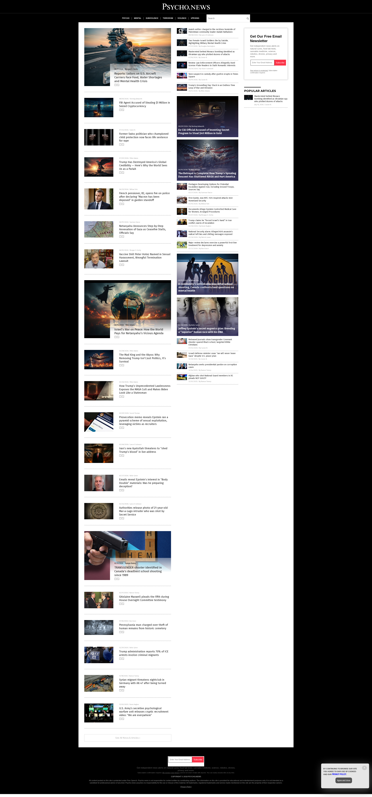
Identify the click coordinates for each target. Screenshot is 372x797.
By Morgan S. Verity (206, 215)
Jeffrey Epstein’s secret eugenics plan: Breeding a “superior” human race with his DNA (206, 330)
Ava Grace (132, 621)
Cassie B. (132, 130)
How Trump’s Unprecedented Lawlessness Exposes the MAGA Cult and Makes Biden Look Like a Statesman (144, 389)
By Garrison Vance (205, 193)
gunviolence (152, 18)
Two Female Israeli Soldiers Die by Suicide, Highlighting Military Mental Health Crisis (208, 41)
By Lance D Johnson (206, 35)
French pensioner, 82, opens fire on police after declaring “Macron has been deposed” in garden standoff (144, 197)
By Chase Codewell (206, 69)
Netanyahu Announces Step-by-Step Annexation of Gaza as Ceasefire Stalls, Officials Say (142, 229)
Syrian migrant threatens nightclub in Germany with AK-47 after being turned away (142, 683)
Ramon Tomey (130, 563)
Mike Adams (134, 158)
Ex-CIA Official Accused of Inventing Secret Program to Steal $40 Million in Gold (203, 131)
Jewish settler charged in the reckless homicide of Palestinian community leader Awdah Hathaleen (211, 30)
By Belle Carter (194, 325)
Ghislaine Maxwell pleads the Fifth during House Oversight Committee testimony (144, 598)
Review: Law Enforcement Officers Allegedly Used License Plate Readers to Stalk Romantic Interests (211, 64)
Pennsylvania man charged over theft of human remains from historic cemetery (143, 626)
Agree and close (343, 780)
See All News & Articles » (127, 738)
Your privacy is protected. (259, 70)
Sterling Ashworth (136, 99)
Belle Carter (134, 476)
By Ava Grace (204, 248)
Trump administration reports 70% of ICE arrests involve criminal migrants (143, 653)
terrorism (168, 18)
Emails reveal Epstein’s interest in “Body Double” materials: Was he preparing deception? (143, 483)
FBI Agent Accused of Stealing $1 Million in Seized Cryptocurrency (144, 104)
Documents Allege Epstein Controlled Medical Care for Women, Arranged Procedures (212, 210)
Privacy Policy (186, 787)
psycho (125, 18)
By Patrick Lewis (205, 237)
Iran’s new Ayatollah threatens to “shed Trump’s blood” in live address (143, 450)
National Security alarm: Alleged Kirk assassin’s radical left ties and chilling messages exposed (210, 232)
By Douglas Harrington (207, 46)
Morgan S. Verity (131, 69)
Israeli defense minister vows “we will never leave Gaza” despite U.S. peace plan (212, 354)
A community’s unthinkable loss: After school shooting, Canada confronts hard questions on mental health (206, 287)
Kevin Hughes (134, 704)
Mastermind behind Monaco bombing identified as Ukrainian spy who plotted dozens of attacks (211, 52)
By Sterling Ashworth (196, 126)
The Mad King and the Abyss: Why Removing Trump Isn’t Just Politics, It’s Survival (142, 358)
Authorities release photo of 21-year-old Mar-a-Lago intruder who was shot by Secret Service (143, 511)
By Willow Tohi (204, 204)
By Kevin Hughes (205, 226)
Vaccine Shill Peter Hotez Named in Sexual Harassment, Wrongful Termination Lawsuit (144, 258)
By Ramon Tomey (205, 370)
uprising (195, 18)
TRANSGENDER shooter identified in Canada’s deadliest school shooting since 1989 (138, 571)
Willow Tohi (134, 189)
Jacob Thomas (135, 413)
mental (137, 18)
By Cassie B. (203, 57)
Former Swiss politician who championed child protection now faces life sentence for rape (144, 137)
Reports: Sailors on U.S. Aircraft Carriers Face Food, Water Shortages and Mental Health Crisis (138, 77)
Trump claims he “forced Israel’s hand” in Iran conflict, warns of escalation (210, 221)
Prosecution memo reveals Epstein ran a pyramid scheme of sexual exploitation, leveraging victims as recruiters (143, 421)
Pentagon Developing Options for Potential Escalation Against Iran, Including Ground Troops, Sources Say (211, 187)
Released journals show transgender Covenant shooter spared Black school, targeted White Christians (210, 342)
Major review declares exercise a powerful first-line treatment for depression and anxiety (212, 244)
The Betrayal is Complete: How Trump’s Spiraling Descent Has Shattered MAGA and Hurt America (207, 175)
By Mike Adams (204, 91)
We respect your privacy (171, 773)
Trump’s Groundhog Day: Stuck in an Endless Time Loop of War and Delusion (211, 86)
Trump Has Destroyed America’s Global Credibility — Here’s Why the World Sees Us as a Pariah (143, 165)
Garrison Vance (135, 222)
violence (182, 18)
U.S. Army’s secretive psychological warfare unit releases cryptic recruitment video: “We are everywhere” (143, 712)
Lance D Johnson (136, 444)
